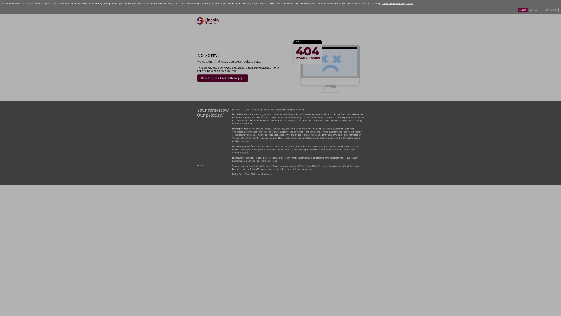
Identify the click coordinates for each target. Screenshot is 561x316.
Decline (533, 10)
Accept (522, 10)
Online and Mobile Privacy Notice (397, 3)
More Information (549, 10)
